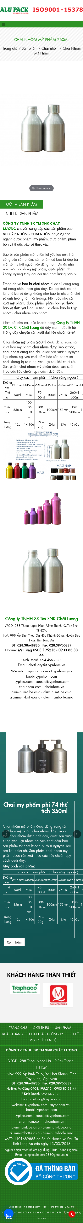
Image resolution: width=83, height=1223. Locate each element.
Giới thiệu (41, 1027)
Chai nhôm (51, 48)
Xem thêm (14, 942)
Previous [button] (6, 834)
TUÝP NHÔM (17, 234)
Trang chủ (11, 48)
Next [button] (77, 834)
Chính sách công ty (46, 1034)
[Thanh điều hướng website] (3, 24)
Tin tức (75, 1034)
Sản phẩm (29, 48)
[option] (41, 834)
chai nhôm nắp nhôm (30, 312)
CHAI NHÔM (41, 234)
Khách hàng (12, 1034)
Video (34, 1040)
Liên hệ (50, 1040)
